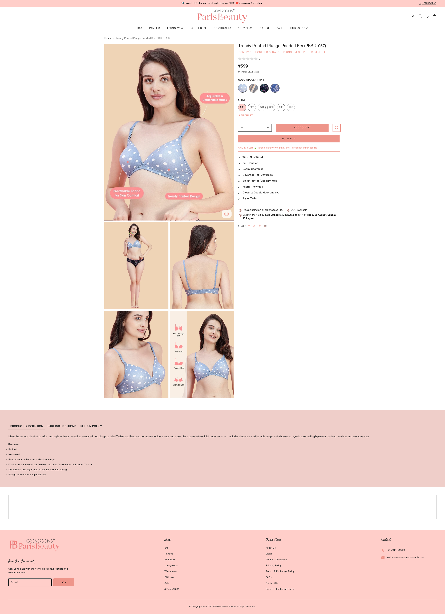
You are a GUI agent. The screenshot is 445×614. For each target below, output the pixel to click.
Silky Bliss (245, 28)
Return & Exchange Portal (280, 589)
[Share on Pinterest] (259, 225)
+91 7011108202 (395, 550)
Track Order (429, 3)
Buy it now (289, 138)
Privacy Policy (273, 565)
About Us (271, 548)
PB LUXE (265, 28)
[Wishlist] (427, 16)
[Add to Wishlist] (337, 128)
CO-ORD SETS (222, 28)
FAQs (269, 577)
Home (107, 38)
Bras (139, 28)
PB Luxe (169, 577)
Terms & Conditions (276, 559)
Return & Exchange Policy (280, 571)
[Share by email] (265, 225)
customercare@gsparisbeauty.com (405, 557)
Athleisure (199, 28)
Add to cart (302, 127)
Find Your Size (299, 28)
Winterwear (170, 571)
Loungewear (171, 565)
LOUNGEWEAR (176, 28)
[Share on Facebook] (249, 225)
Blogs (269, 554)
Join (63, 582)
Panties (154, 28)
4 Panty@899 (171, 589)
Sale (280, 28)
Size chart (245, 115)
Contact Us (272, 583)
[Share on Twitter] (254, 225)
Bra (166, 548)
